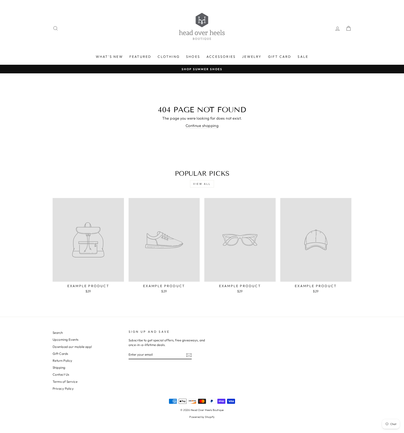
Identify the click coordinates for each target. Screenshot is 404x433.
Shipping (59, 368)
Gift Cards (60, 354)
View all (202, 183)
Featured (140, 56)
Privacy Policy (63, 389)
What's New (109, 56)
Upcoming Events (65, 340)
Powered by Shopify (201, 416)
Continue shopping (202, 125)
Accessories (221, 56)
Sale (303, 56)
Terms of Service (65, 382)
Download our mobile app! (72, 347)
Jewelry (252, 56)
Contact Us (61, 374)
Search (58, 333)
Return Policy (62, 361)
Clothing (169, 56)
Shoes (193, 56)
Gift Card (279, 56)
